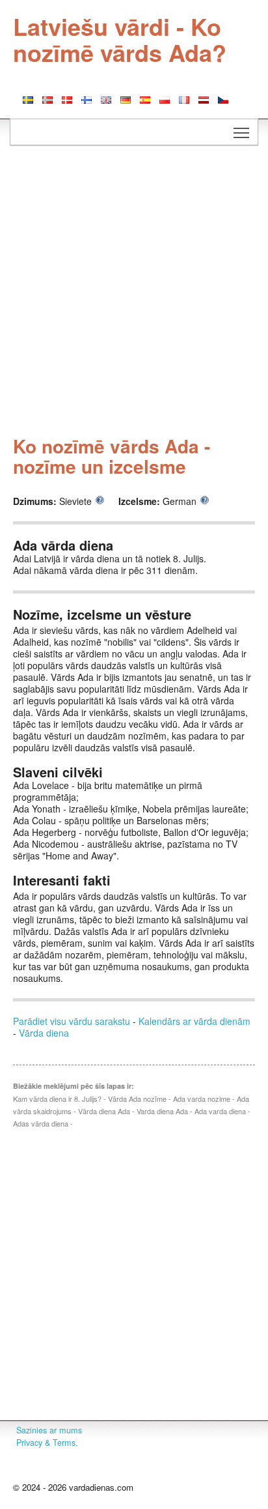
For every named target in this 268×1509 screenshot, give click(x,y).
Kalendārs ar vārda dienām (194, 1021)
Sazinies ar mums (49, 1430)
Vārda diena (44, 1032)
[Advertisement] (134, 292)
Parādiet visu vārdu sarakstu (71, 1021)
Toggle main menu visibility (241, 131)
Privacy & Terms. (47, 1442)
